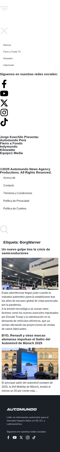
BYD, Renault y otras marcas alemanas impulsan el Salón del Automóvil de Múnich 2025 (26, 339)
